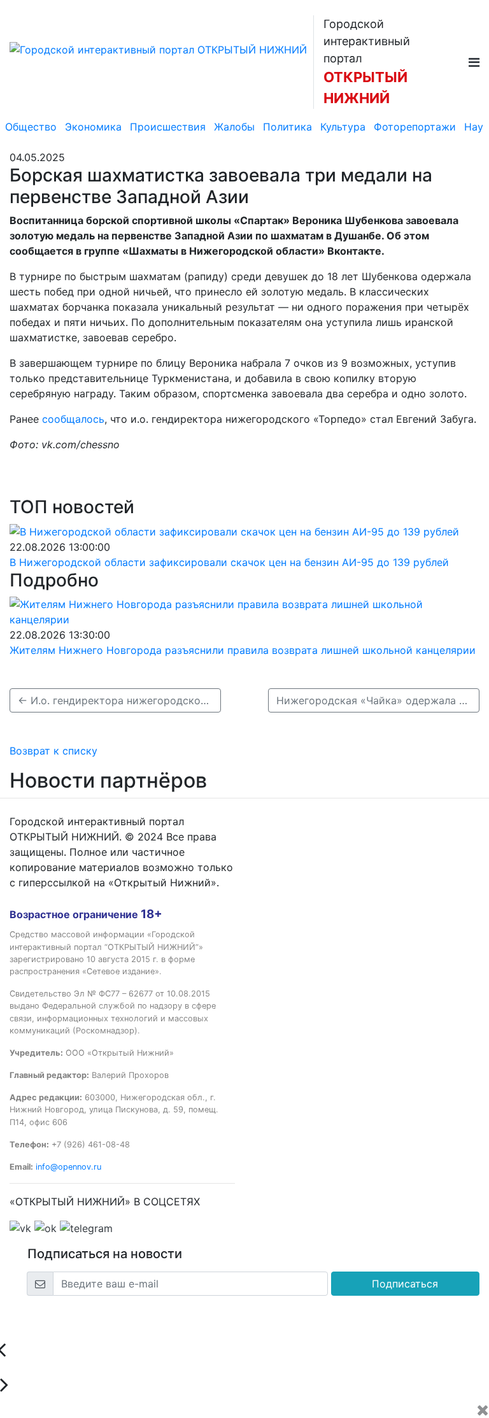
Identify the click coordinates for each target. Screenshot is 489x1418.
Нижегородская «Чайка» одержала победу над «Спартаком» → (377, 700)
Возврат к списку (53, 750)
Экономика (93, 126)
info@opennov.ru (68, 1167)
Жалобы (234, 126)
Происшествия (168, 126)
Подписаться (405, 1283)
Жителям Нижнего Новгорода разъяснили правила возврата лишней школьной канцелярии (243, 650)
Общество (31, 126)
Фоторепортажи (415, 126)
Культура (342, 126)
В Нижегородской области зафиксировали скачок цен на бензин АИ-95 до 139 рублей (229, 562)
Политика (287, 126)
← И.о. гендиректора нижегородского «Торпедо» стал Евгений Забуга (119, 700)
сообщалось (73, 419)
